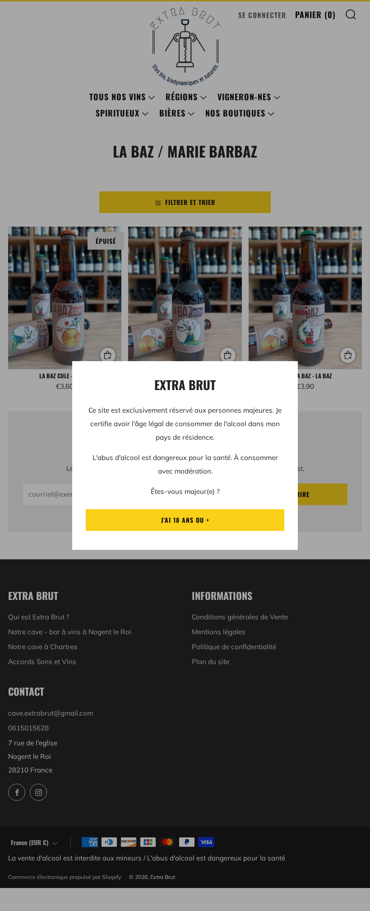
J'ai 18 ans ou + (185, 520)
